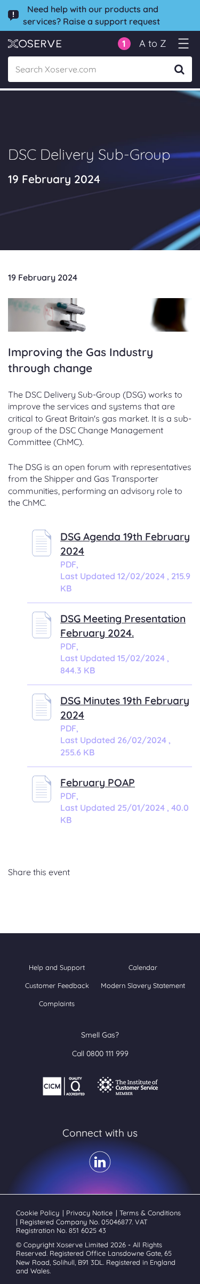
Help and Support (57, 967)
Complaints (57, 1003)
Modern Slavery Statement (143, 985)
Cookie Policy (38, 1212)
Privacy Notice (90, 1212)
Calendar (143, 967)
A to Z (152, 43)
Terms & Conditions (150, 1212)
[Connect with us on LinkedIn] (100, 1169)
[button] (124, 43)
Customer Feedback (57, 985)
